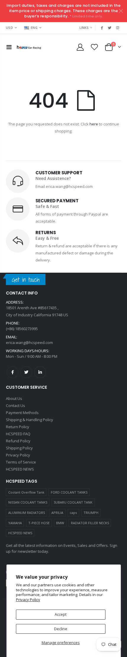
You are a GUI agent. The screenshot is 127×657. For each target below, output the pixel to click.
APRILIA (57, 512)
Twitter (26, 372)
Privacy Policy (28, 599)
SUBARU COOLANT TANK (73, 502)
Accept (60, 614)
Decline (60, 628)
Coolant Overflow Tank (26, 492)
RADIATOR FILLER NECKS (90, 523)
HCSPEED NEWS (20, 533)
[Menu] (9, 47)
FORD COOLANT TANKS (69, 492)
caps (73, 512)
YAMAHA (15, 523)
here (93, 124)
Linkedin (40, 372)
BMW (60, 523)
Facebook (12, 372)
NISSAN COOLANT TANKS (27, 502)
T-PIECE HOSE (39, 523)
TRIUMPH (91, 512)
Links (84, 27)
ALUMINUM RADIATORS (26, 512)
